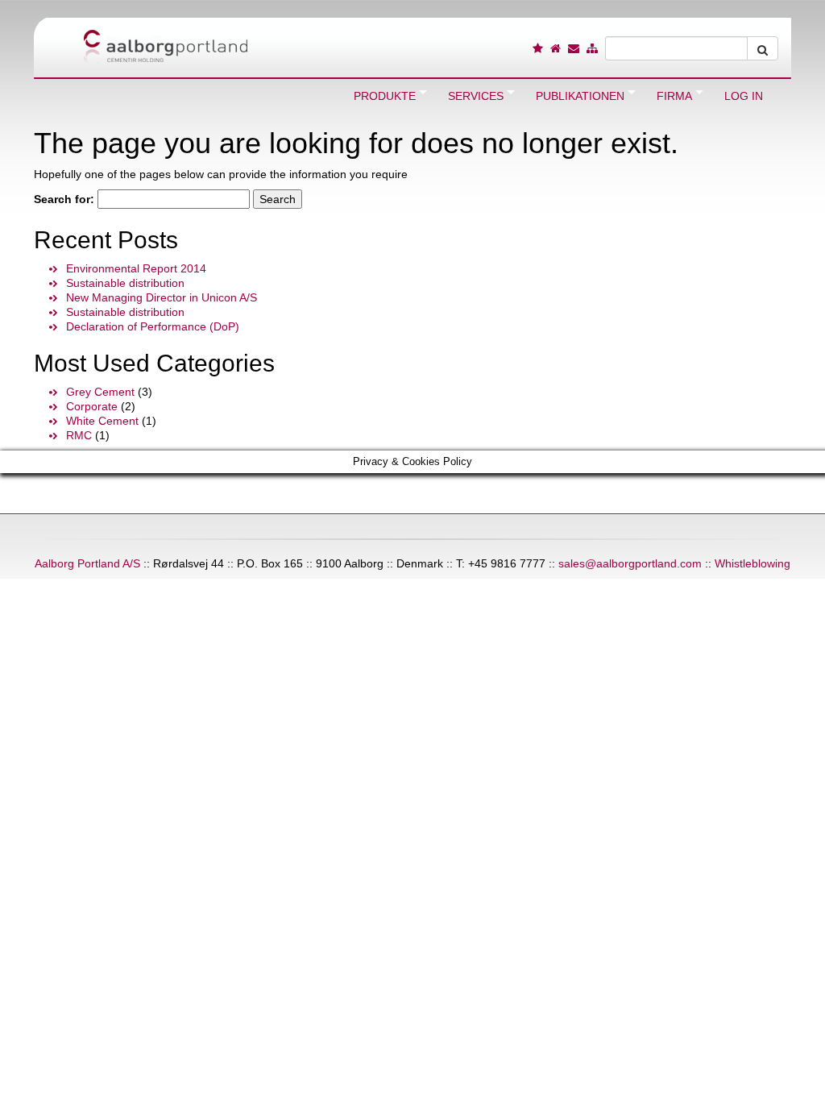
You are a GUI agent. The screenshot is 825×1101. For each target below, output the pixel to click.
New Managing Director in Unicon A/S (161, 297)
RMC (79, 435)
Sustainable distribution (125, 282)
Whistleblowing (752, 563)
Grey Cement (100, 391)
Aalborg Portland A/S (87, 563)
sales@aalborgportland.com (630, 563)
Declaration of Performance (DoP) (152, 326)
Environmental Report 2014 (136, 268)
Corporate (92, 406)
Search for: (64, 199)
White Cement (102, 420)
